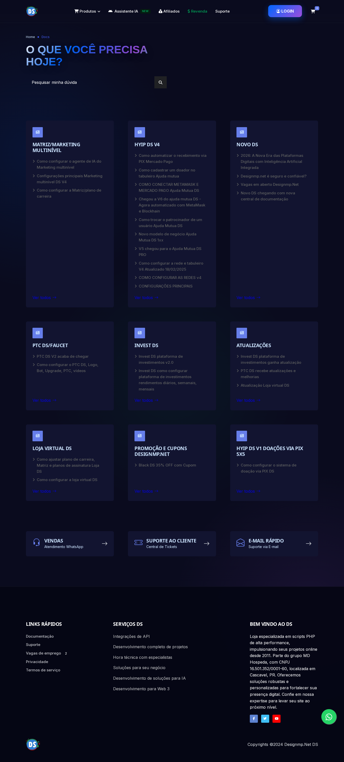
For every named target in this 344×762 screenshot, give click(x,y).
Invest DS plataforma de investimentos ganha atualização (271, 359)
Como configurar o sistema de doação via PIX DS (268, 468)
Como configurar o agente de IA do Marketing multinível (69, 164)
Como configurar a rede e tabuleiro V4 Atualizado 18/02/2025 (171, 266)
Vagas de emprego (46, 653)
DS (315, 744)
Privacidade (37, 661)
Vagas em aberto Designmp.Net (270, 184)
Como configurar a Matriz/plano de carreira (69, 193)
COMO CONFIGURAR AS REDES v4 (170, 277)
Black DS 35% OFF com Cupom (167, 465)
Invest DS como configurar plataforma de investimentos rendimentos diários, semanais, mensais (168, 379)
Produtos (87, 11)
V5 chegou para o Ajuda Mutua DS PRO (170, 251)
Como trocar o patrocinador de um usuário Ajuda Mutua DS (170, 222)
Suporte (222, 11)
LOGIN (287, 11)
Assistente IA (132, 11)
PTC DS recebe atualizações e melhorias (268, 373)
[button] (313, 11)
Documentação (40, 636)
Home (30, 37)
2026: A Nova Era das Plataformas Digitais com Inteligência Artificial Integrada (272, 161)
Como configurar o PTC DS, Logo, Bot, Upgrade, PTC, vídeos (67, 367)
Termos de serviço (43, 670)
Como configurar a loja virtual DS (67, 479)
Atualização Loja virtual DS (265, 385)
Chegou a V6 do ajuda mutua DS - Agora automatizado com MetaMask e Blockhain (172, 205)
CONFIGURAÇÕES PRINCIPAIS (166, 286)
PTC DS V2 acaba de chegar (63, 356)
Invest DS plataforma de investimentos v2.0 (161, 359)
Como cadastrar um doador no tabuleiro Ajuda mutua (167, 173)
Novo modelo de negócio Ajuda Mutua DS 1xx (167, 237)
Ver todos (41, 297)
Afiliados (171, 11)
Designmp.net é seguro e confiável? (273, 176)
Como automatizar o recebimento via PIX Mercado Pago (173, 158)
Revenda (198, 11)
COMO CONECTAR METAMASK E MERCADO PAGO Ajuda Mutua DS (169, 187)
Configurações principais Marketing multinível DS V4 (69, 178)
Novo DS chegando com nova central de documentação (268, 196)
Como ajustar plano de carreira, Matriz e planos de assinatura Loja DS (68, 465)
